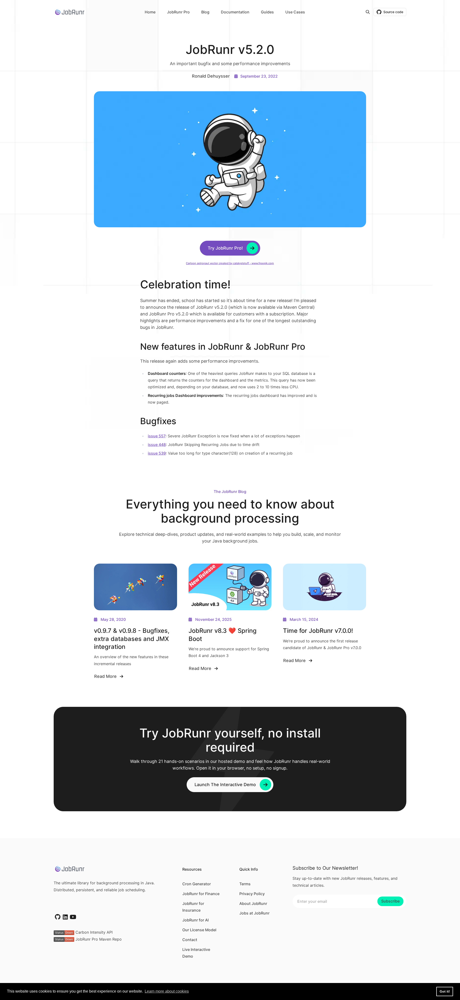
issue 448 (157, 444)
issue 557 (157, 436)
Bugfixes (159, 421)
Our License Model (199, 929)
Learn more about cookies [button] (167, 991)
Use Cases (295, 12)
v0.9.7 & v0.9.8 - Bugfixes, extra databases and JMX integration (131, 638)
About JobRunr (253, 903)
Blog (205, 12)
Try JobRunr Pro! (225, 248)
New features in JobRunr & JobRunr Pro (224, 346)
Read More (105, 677)
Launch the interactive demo (225, 784)
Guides (267, 12)
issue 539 (157, 453)
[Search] (368, 12)
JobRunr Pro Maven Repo (98, 939)
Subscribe (390, 901)
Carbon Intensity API (93, 932)
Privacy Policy (252, 893)
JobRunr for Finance (200, 893)
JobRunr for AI (195, 920)
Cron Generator (196, 883)
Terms (245, 883)
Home (150, 12)
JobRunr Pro (178, 12)
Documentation (235, 12)
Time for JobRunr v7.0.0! (318, 630)
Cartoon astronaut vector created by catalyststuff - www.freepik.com (230, 263)
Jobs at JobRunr (254, 913)
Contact (189, 939)
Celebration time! (187, 284)
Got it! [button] (445, 991)
